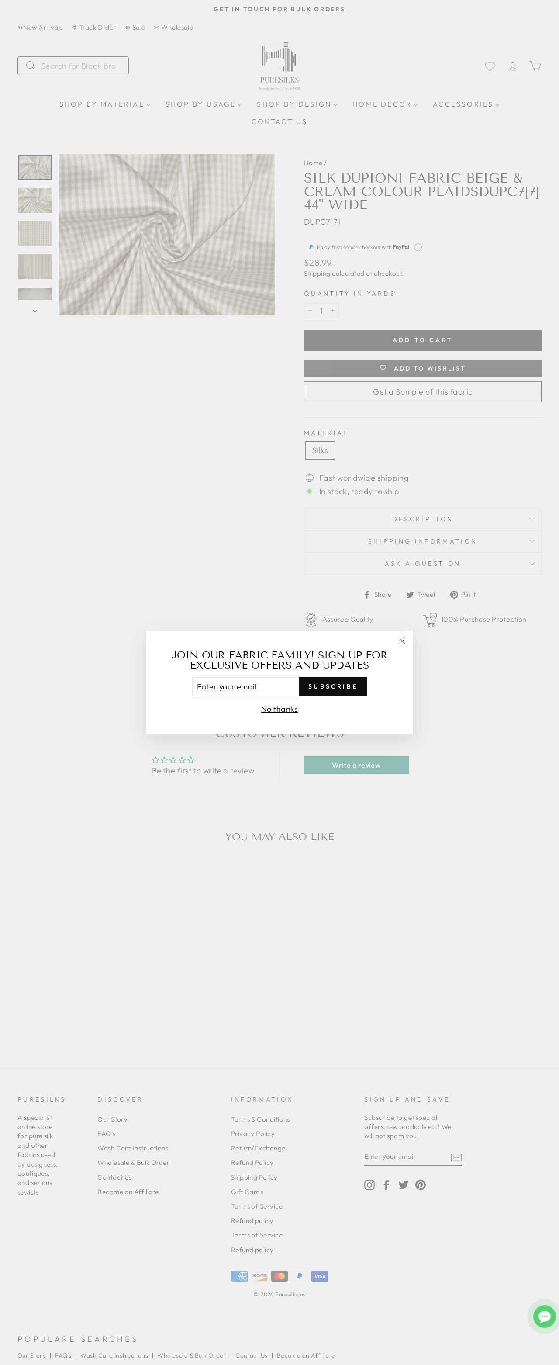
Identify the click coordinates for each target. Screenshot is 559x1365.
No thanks (279, 709)
